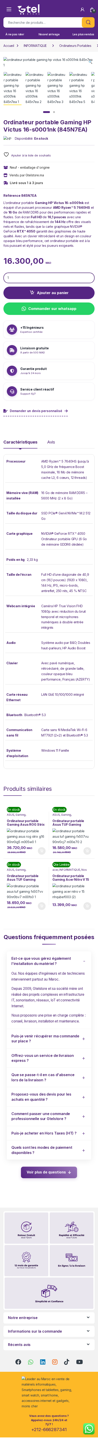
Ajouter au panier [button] (40, 851)
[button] (90, 62)
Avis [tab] (51, 442)
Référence (12, 195)
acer (55, 869)
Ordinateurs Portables (75, 46)
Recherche (88, 22)
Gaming (20, 814)
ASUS (10, 814)
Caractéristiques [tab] (20, 442)
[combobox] (42, 22)
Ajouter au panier (53, 292)
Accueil (8, 46)
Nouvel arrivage (49, 34)
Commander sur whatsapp (52, 308)
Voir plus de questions (46, 1172)
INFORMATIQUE (35, 46)
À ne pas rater (14, 34)
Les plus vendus (83, 34)
